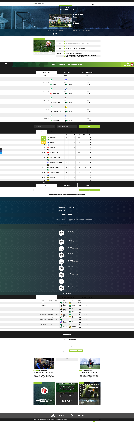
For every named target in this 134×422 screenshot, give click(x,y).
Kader (46, 185)
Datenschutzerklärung (40, 419)
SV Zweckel (67, 334)
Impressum (35, 419)
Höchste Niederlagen (87, 297)
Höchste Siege (46, 297)
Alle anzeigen (66, 293)
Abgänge (88, 185)
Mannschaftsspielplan (87, 72)
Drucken (89, 182)
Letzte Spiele (67, 72)
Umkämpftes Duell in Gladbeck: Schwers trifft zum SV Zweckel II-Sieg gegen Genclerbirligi (81, 56)
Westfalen (68, 7)
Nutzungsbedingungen (47, 419)
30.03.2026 (59, 53)
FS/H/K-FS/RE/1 (62, 210)
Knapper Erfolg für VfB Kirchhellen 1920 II (77, 46)
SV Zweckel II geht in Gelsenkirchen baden (77, 51)
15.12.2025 (59, 56)
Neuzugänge (67, 185)
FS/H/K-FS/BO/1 (62, 207)
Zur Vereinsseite (67, 11)
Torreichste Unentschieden (67, 297)
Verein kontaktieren (76, 350)
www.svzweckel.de (60, 350)
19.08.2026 (59, 43)
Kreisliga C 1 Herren (78, 14)
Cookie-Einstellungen (64, 419)
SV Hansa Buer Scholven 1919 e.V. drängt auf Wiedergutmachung (78, 43)
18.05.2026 (59, 48)
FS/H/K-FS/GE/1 (72, 207)
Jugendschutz (52, 419)
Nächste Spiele (46, 72)
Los (89, 126)
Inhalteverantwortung (58, 419)
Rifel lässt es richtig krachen (74, 53)
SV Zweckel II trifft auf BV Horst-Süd (43, 53)
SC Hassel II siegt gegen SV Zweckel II (76, 48)
